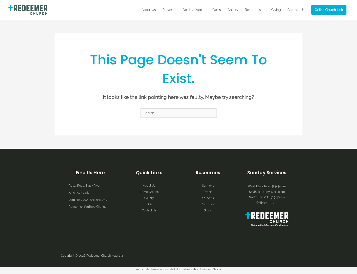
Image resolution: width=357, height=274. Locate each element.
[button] (328, 10)
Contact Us (296, 10)
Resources (253, 10)
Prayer (167, 10)
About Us (149, 10)
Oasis (216, 10)
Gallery (232, 10)
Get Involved (192, 10)
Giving (276, 10)
